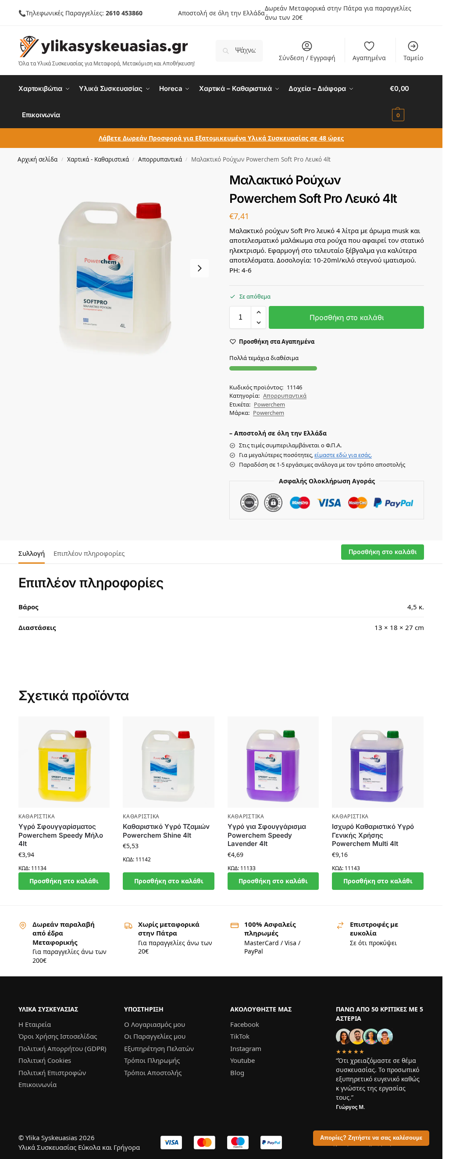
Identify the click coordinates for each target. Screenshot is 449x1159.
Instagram (245, 1048)
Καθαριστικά (36, 816)
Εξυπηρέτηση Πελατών (159, 1048)
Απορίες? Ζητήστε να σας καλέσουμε (371, 1138)
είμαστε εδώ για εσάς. (343, 455)
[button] (407, 102)
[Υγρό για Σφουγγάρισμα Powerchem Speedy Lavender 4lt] (273, 762)
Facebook (244, 1024)
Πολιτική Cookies (44, 1060)
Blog (237, 1072)
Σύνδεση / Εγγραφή (307, 58)
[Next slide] (199, 268)
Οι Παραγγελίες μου (154, 1036)
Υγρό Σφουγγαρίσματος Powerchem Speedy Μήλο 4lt (60, 835)
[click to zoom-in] (115, 268)
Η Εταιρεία (34, 1024)
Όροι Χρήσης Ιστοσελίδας (57, 1036)
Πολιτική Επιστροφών (52, 1072)
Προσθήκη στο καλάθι (347, 317)
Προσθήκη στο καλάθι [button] (64, 881)
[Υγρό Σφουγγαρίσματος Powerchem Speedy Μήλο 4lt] (64, 762)
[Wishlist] (96, 729)
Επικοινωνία (37, 1084)
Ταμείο (413, 58)
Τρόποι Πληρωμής (152, 1060)
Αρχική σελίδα (37, 159)
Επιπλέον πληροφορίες (89, 553)
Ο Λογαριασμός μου (154, 1024)
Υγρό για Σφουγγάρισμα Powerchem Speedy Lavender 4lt (267, 835)
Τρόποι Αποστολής (153, 1072)
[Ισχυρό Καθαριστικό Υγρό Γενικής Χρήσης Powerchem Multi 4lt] (378, 762)
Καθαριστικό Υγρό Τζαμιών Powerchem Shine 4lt (166, 830)
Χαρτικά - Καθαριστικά (98, 159)
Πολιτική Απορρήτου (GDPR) (62, 1048)
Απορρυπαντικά (160, 159)
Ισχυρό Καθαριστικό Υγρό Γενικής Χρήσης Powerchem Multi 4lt (373, 835)
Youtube (242, 1060)
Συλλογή (31, 553)
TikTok (239, 1036)
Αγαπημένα (369, 58)
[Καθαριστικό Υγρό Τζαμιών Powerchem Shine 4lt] (168, 762)
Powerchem (269, 404)
